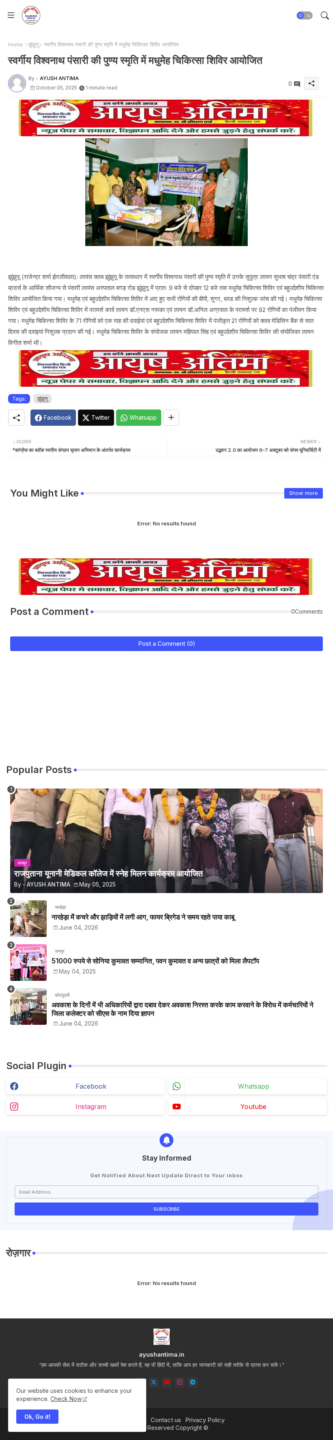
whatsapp (253, 1086)
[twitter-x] (154, 1382)
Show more (303, 493)
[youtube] (167, 1382)
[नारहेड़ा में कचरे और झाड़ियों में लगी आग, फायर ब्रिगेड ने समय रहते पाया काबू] (28, 918)
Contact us (166, 1420)
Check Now (66, 1398)
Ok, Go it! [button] (37, 1416)
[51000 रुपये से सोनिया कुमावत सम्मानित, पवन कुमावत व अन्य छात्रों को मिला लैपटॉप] (28, 962)
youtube (253, 1106)
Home (15, 44)
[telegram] (193, 1382)
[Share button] (171, 418)
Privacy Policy (205, 1420)
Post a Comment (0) (166, 643)
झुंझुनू (33, 44)
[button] (304, 15)
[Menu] (11, 15)
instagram (91, 1106)
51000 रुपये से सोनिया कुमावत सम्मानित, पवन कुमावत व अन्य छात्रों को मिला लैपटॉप (155, 961)
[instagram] (180, 1382)
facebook (91, 1086)
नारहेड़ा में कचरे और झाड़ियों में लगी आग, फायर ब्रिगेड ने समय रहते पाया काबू (143, 917)
